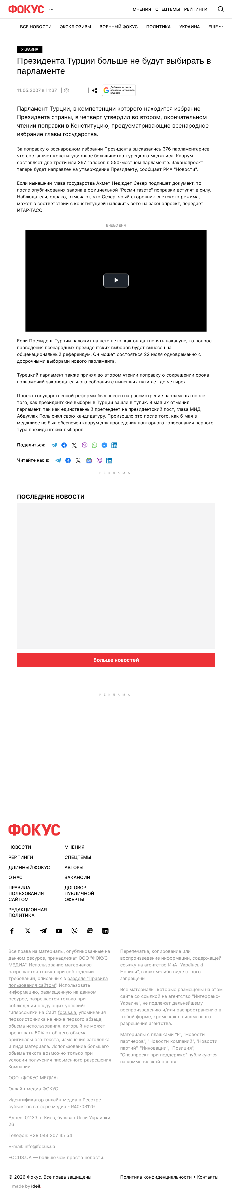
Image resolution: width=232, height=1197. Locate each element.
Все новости (35, 26)
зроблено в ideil (26, 1187)
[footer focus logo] (34, 830)
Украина (189, 26)
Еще (213, 26)
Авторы (74, 867)
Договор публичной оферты (79, 893)
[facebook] (12, 931)
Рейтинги (195, 9)
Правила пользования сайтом (26, 893)
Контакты (207, 1177)
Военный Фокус (119, 26)
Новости (19, 847)
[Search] (220, 9)
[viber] (74, 931)
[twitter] (27, 931)
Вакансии (77, 877)
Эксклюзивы (75, 26)
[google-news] (89, 931)
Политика (158, 26)
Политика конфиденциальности (156, 1177)
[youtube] (58, 931)
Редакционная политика (27, 912)
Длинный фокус (29, 867)
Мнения (142, 9)
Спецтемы (167, 9)
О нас (15, 877)
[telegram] (43, 931)
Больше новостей (116, 660)
